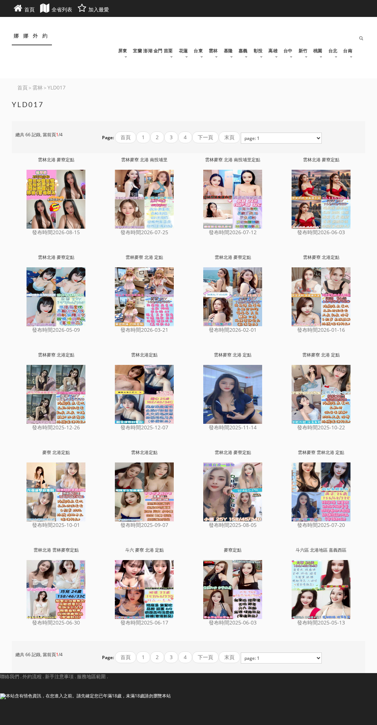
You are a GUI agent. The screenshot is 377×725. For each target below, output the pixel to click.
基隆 (228, 51)
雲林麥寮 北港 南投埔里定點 (232, 160)
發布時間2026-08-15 (56, 232)
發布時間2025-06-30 (56, 622)
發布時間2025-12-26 (56, 427)
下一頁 (205, 137)
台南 (347, 51)
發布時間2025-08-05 (233, 524)
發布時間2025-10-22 (321, 427)
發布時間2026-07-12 (233, 232)
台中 (288, 51)
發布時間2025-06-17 (144, 622)
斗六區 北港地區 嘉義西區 (321, 550)
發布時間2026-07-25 (144, 232)
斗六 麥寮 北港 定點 (144, 550)
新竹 (303, 51)
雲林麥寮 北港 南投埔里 (144, 160)
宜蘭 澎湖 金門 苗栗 (153, 51)
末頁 (229, 137)
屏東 (122, 51)
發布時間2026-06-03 (321, 232)
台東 (198, 51)
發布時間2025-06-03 (233, 622)
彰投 (258, 51)
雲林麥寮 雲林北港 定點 (321, 452)
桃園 (318, 51)
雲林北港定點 (144, 355)
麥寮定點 (233, 550)
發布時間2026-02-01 (233, 329)
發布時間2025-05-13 (321, 622)
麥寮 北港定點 (56, 452)
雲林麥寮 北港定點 (321, 257)
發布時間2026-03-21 (144, 329)
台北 (333, 51)
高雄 (273, 51)
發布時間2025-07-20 (321, 524)
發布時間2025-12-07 (144, 427)
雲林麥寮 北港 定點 (144, 257)
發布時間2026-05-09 (56, 329)
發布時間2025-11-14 (233, 427)
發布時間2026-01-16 (321, 329)
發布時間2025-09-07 (144, 524)
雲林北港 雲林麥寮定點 (56, 550)
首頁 (125, 137)
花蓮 (183, 51)
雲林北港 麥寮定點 (56, 160)
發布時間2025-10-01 (56, 524)
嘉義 (243, 51)
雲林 (213, 51)
